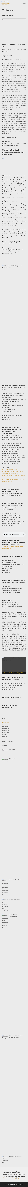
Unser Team (5, 732)
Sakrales (4, 725)
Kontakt (4, 736)
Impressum (20, 1178)
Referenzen (5, 730)
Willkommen (5, 722)
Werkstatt (5, 734)
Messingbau (5, 728)
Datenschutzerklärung (9, 1178)
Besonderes (5, 726)
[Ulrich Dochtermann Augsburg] (5, 3)
